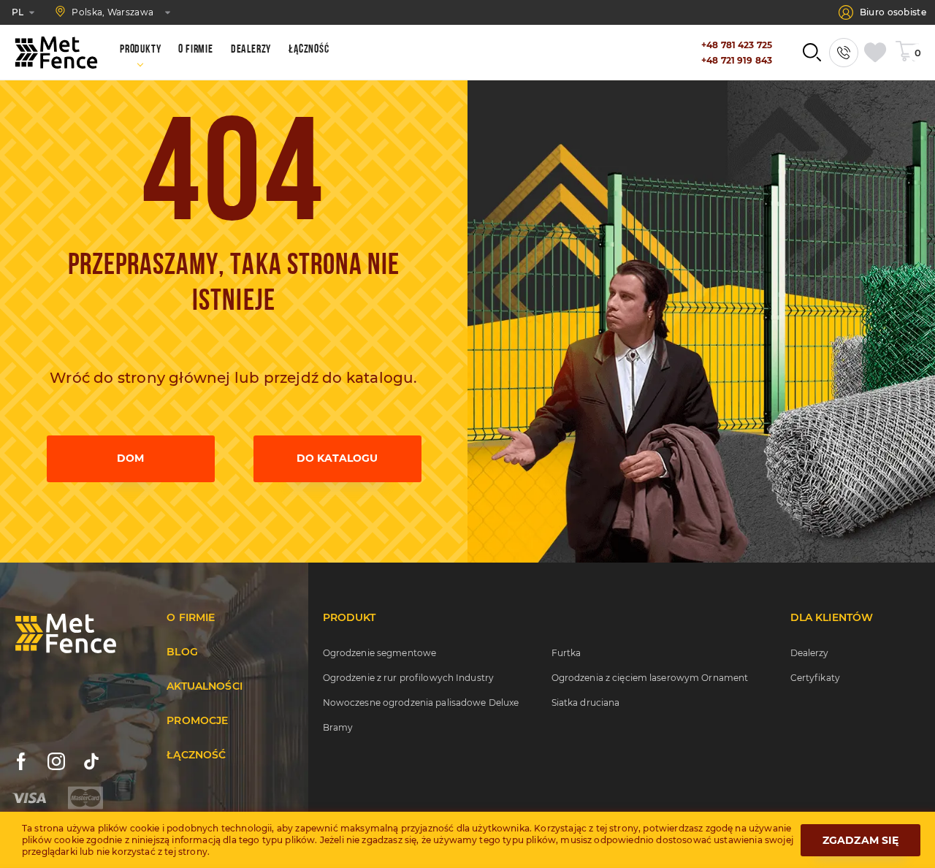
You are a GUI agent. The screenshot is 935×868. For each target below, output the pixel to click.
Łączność (196, 754)
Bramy (338, 727)
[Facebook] (21, 761)
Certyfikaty (815, 677)
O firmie (191, 617)
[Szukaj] (811, 52)
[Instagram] (56, 761)
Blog (182, 651)
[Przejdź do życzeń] (878, 52)
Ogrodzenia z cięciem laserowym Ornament (650, 677)
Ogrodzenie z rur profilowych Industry (408, 677)
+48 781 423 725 (736, 44)
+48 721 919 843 (736, 60)
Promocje (197, 720)
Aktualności (205, 686)
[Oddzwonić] (843, 52)
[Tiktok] (91, 761)
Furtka (566, 652)
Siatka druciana (586, 702)
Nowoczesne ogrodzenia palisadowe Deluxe (421, 702)
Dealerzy (809, 652)
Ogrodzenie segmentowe (380, 652)
